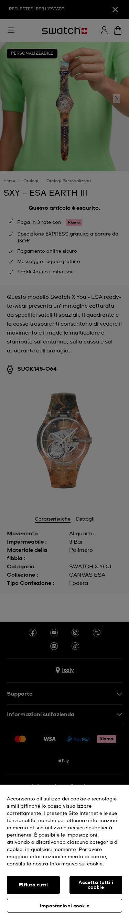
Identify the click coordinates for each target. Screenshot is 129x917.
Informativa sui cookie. (77, 864)
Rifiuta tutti (33, 885)
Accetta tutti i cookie (95, 885)
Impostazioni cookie (64, 906)
